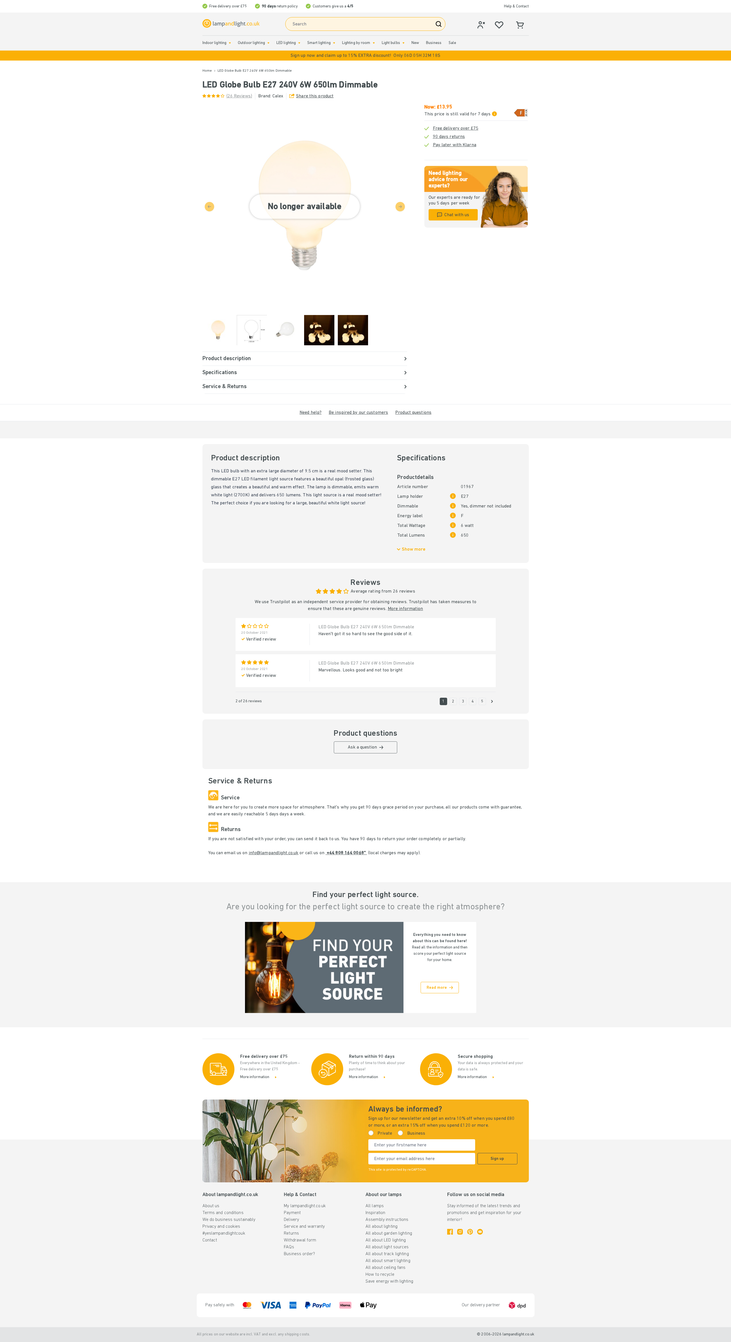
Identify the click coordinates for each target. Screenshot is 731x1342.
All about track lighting (387, 1254)
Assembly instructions (387, 1219)
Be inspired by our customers (358, 412)
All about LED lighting (386, 1240)
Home (207, 71)
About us (211, 1206)
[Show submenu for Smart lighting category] (334, 43)
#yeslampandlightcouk (223, 1233)
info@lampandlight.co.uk (274, 853)
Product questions (413, 412)
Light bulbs (391, 43)
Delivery (291, 1219)
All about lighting (381, 1226)
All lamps (375, 1206)
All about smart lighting (388, 1261)
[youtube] (480, 1232)
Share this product (315, 96)
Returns (291, 1233)
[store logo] (231, 23)
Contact (209, 1240)
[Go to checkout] (492, 701)
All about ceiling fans (385, 1267)
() (239, 96)
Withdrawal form (300, 1240)
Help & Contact (516, 6)
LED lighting (286, 43)
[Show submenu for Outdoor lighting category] (268, 43)
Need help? (311, 412)
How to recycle (380, 1274)
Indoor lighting (214, 43)
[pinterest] (470, 1232)
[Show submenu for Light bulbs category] (403, 43)
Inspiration (375, 1213)
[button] (365, 56)
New (415, 43)
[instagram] (460, 1232)
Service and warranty (304, 1226)
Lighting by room (356, 43)
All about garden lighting (389, 1233)
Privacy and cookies (221, 1226)
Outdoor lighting (251, 43)
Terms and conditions (223, 1213)
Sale (452, 43)
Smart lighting (319, 43)
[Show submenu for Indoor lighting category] (230, 43)
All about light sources (387, 1247)
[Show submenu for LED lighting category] (299, 43)
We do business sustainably (229, 1219)
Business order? (299, 1254)
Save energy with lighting (389, 1281)
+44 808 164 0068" (346, 853)
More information (405, 609)
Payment (292, 1213)
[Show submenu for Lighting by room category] (374, 43)
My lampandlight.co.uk (305, 1206)
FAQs (289, 1247)
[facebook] (450, 1232)
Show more (413, 549)
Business (433, 43)
